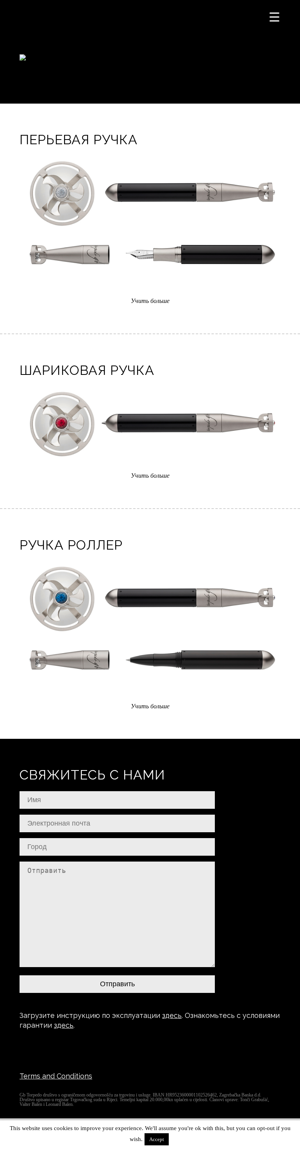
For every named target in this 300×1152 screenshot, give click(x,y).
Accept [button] (156, 1139)
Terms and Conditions (56, 1076)
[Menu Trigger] (274, 16)
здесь (172, 1015)
